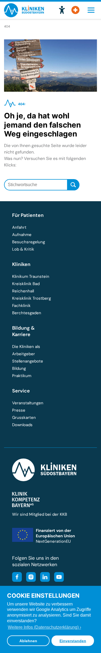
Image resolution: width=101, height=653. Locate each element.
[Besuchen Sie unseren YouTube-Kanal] (57, 577)
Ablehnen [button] (28, 641)
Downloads (22, 425)
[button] (62, 10)
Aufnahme (22, 234)
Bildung (19, 368)
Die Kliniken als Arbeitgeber (26, 350)
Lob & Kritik (23, 249)
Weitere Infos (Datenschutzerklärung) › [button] (44, 627)
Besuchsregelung (28, 242)
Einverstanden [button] (73, 641)
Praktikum (21, 375)
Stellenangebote (27, 361)
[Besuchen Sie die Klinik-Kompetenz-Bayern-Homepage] (26, 505)
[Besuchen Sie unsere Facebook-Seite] (17, 577)
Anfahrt (19, 227)
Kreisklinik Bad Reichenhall (26, 287)
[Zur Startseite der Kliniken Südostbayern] (24, 15)
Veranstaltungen (27, 403)
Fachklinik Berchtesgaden (26, 309)
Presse (18, 410)
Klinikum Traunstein (30, 276)
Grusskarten (24, 417)
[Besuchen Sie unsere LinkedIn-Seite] (43, 577)
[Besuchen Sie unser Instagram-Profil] (29, 577)
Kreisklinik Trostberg (31, 298)
